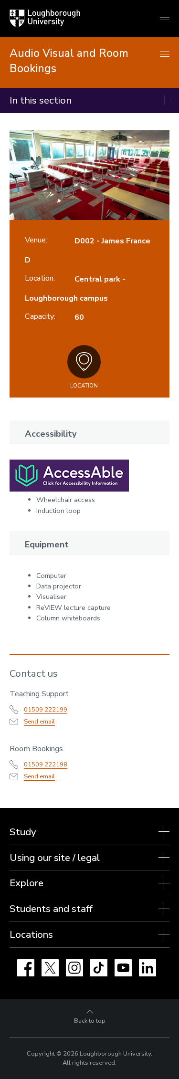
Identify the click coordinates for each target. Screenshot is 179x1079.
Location (84, 385)
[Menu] (164, 54)
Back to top (89, 1020)
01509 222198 (45, 764)
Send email (39, 721)
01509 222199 (45, 709)
